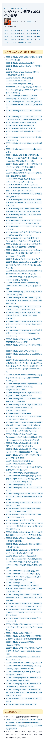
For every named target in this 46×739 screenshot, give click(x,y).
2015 (28, 33)
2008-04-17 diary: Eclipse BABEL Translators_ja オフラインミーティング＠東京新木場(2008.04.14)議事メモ (24, 467)
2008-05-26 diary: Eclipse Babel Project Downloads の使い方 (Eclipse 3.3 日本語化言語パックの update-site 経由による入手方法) (24, 437)
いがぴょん (30, 21)
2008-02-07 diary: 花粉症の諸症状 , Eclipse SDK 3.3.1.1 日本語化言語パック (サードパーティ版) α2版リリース (24, 588)
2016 (22, 33)
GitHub (32, 720)
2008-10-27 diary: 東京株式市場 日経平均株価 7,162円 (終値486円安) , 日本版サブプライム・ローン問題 (24, 202)
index (11, 8)
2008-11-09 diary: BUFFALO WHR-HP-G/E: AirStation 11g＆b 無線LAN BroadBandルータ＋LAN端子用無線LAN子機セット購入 (24, 158)
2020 (38, 30)
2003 (17, 39)
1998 (38, 39)
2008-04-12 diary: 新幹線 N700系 (19, 484)
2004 (11, 39)
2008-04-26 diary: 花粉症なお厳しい (20, 461)
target (16, 8)
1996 (11, 42)
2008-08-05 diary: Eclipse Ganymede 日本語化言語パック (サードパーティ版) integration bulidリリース (24, 333)
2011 (11, 36)
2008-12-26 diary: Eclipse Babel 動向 (20, 63)
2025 (11, 30)
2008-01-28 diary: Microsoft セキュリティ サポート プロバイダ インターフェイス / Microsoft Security (24, 627)
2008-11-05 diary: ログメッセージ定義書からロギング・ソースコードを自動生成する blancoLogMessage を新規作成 (24, 167)
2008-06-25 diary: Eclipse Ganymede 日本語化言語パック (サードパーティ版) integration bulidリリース (24, 378)
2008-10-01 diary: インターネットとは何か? (23, 259)
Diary (8, 720)
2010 (17, 36)
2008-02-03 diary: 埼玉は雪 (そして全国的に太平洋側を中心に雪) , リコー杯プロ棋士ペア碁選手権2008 (24, 597)
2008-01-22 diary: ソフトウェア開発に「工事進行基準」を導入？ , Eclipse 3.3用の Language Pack (24, 651)
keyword (22, 42)
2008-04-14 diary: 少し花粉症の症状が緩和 (22, 473)
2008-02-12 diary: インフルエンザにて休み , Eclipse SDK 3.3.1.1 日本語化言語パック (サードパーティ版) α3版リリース (23, 577)
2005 (6, 39)
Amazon (28, 723)
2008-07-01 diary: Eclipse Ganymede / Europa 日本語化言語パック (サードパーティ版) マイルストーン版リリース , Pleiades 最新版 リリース (24, 363)
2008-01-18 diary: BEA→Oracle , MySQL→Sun (24, 663)
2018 (11, 33)
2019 (6, 33)
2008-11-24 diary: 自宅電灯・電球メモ (21, 128)
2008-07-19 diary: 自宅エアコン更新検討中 (22, 351)
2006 (38, 36)
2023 (22, 30)
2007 (33, 36)
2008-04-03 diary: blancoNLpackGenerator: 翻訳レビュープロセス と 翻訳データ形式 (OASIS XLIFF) (24, 496)
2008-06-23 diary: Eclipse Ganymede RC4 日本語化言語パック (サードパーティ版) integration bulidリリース (24, 386)
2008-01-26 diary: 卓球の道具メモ (19, 633)
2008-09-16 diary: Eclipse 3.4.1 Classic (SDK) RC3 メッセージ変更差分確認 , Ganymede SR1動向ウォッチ (24, 300)
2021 (33, 30)
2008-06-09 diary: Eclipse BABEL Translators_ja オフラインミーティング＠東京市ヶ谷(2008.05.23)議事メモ (24, 416)
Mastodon (10, 723)
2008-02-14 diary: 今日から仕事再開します (22, 571)
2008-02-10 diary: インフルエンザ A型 (20, 582)
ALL (16, 42)
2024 (17, 30)
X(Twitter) (20, 723)
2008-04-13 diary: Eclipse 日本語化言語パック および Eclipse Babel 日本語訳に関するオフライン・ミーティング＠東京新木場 (24, 479)
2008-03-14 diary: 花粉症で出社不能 (20, 520)
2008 (28, 36)
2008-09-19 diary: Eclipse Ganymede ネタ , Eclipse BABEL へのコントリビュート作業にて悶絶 (23, 286)
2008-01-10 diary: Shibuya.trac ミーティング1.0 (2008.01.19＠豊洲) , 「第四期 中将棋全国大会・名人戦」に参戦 (24, 692)
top (5, 8)
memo (30, 42)
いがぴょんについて (25, 725)
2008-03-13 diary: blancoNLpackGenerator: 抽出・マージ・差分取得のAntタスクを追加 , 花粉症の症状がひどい (24, 526)
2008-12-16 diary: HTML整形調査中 (19, 78)
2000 (33, 39)
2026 (6, 30)
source (24, 8)
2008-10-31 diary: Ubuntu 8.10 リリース (21, 185)
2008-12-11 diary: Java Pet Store (18, 81)
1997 (6, 42)
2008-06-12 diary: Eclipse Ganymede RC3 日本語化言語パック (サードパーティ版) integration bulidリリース (24, 407)
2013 (38, 33)
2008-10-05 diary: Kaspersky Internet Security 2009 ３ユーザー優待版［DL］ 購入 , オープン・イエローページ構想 (24, 253)
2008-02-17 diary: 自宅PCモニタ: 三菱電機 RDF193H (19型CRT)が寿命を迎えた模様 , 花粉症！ (24, 565)
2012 (6, 36)
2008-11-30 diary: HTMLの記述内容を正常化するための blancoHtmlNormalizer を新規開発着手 (24, 104)
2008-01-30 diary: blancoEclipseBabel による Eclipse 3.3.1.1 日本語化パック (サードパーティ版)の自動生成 (24, 612)
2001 (28, 39)
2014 (33, 33)
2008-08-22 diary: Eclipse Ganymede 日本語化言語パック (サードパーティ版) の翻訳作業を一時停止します (24, 324)
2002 (22, 39)
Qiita (39, 720)
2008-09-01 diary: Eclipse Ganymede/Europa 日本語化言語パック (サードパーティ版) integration (23, 315)
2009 (22, 36)
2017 (17, 33)
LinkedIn (24, 720)
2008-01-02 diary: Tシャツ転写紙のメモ (21, 704)
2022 (28, 30)
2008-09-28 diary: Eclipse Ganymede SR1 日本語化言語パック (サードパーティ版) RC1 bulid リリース (24, 265)
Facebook (16, 720)
